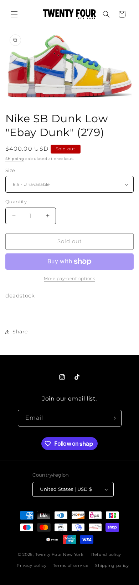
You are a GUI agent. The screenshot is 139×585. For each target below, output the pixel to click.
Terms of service (70, 565)
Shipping (14, 158)
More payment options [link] (69, 278)
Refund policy (106, 554)
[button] (14, 14)
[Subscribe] (113, 418)
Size (10, 170)
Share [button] (20, 331)
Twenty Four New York (59, 554)
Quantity (16, 201)
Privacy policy (32, 565)
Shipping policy (112, 565)
